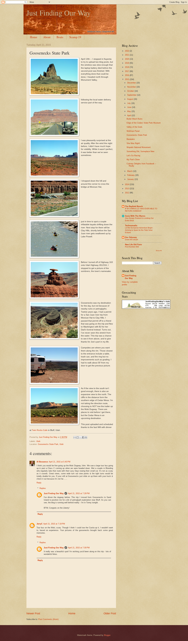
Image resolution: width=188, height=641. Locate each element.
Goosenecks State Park (137, 135)
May (129, 111)
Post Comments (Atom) (48, 619)
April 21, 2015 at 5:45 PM (59, 462)
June (129, 107)
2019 (127, 63)
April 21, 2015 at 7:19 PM (54, 524)
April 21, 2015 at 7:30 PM (79, 548)
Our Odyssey (131, 237)
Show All (159, 250)
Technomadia (131, 225)
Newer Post (33, 613)
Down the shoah (131, 240)
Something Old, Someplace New (140, 151)
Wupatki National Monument (139, 147)
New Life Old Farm (133, 244)
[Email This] (74, 437)
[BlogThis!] (77, 437)
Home (33, 37)
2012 (127, 193)
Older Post (110, 613)
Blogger (107, 635)
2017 (127, 71)
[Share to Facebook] (83, 437)
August (130, 99)
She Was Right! (133, 143)
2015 (127, 79)
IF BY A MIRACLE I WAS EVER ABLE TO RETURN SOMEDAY (141, 210)
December (131, 83)
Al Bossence (42, 462)
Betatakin (131, 139)
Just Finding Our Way (58, 13)
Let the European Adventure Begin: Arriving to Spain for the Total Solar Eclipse (139, 230)
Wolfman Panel (133, 131)
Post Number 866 (132, 247)
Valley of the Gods (134, 127)
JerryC (39, 524)
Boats (60, 37)
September (132, 95)
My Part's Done (133, 159)
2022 (127, 51)
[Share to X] (80, 437)
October (131, 91)
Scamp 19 (75, 37)
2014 (127, 184)
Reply (39, 483)
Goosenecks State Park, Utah (50, 444)
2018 (127, 67)
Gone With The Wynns (135, 216)
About (47, 37)
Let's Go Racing (133, 155)
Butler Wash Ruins (134, 119)
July (129, 103)
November (131, 87)
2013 (127, 188)
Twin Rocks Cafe (39, 430)
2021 (127, 55)
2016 (127, 75)
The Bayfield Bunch (134, 206)
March (130, 171)
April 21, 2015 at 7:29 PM (79, 493)
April (129, 115)
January (131, 179)
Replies (43, 488)
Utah (38, 441)
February (131, 175)
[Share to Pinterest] (85, 437)
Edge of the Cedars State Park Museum (144, 123)
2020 (127, 59)
